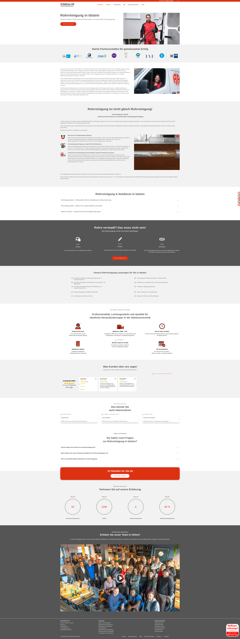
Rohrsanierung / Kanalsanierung (105, 624)
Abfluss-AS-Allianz (169, 0)
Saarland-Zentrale (159, 629)
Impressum (159, 636)
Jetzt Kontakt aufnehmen (120, 475)
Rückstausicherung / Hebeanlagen (106, 631)
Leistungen (100, 4)
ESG (124, 4)
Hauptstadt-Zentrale (159, 622)
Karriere (108, 4)
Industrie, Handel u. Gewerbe (66, 622)
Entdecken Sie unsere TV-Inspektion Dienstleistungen (155, 421)
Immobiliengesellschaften (66, 629)
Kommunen (62, 624)
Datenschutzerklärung (149, 636)
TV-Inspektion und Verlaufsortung (105, 633)
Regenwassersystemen (149, 286)
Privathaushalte (63, 626)
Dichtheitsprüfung (102, 628)
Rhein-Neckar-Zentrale (160, 628)
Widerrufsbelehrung (132, 636)
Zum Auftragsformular (120, 258)
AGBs (140, 636)
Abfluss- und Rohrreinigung (104, 622)
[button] (137, 384)
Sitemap (124, 636)
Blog (143, 4)
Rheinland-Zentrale (159, 624)
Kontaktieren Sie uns (68, 24)
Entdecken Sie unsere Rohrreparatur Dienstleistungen (114, 421)
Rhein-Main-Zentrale (159, 626)
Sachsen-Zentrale (159, 631)
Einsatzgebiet (117, 4)
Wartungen (81, 292)
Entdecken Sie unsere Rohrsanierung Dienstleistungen (74, 421)
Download (166, 636)
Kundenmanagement (133, 4)
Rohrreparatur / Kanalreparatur (105, 626)
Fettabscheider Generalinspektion (105, 629)
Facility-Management (65, 628)
